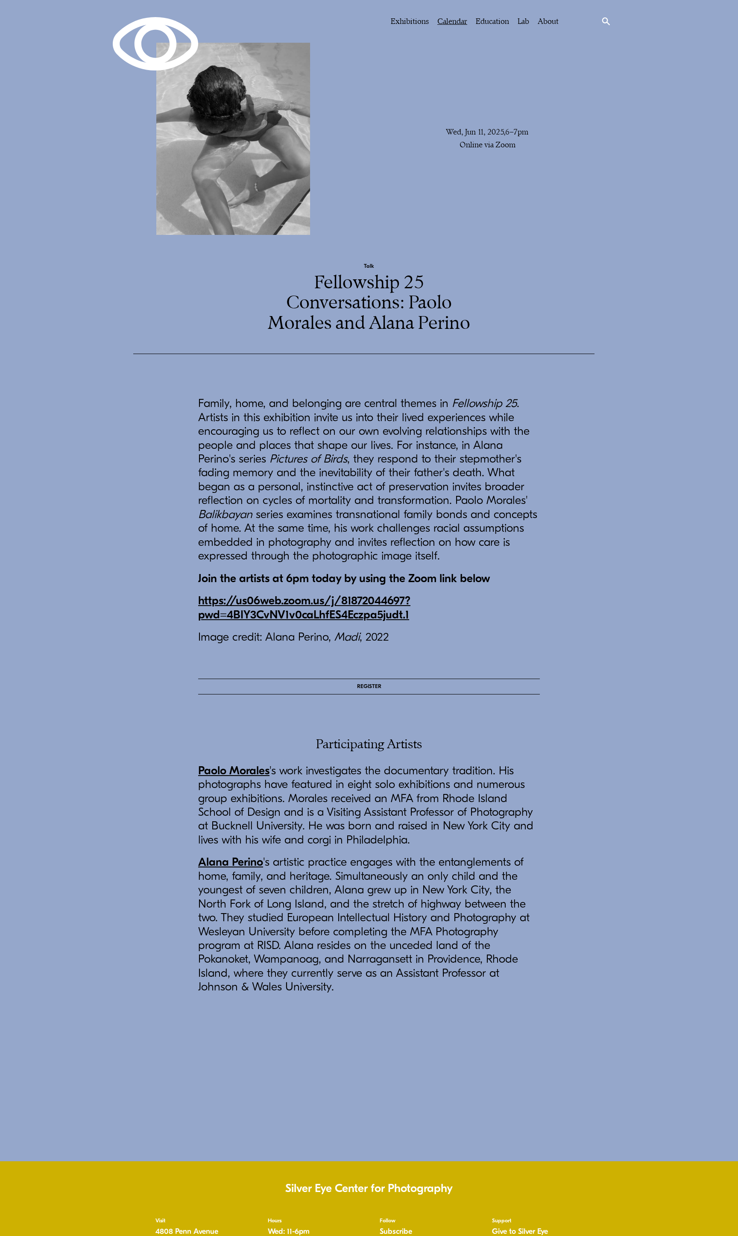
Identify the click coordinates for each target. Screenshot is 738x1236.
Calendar (452, 21)
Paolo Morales (233, 770)
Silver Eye (155, 43)
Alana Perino (230, 862)
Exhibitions (410, 21)
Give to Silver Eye (520, 1231)
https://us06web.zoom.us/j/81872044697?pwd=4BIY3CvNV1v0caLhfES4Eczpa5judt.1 (304, 607)
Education (492, 21)
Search (606, 21)
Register (369, 686)
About (548, 21)
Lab (523, 21)
